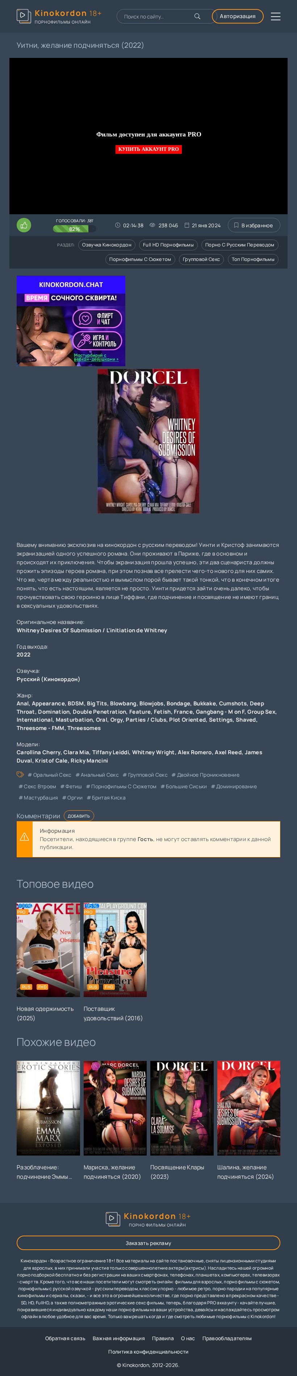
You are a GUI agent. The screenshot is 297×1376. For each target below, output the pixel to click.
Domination (54, 712)
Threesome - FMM (40, 728)
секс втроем (40, 786)
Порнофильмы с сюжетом (140, 259)
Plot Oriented (187, 719)
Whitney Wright (153, 752)
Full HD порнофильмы (168, 244)
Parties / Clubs (146, 719)
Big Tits (97, 703)
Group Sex (261, 712)
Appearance (48, 703)
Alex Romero (195, 752)
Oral (101, 719)
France (183, 712)
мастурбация (41, 797)
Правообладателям (227, 1338)
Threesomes (84, 728)
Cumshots (233, 703)
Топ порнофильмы (253, 259)
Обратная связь (65, 1338)
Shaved (246, 719)
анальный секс (100, 774)
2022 (23, 654)
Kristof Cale (51, 760)
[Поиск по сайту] (197, 16)
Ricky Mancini (89, 760)
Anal (23, 703)
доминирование (236, 786)
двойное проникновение (208, 774)
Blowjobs (151, 703)
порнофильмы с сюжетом (123, 786)
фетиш (74, 786)
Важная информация (119, 1338)
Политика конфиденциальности (148, 1351)
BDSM (76, 703)
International (35, 719)
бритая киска (109, 797)
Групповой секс (201, 259)
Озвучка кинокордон (106, 244)
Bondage (178, 703)
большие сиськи (186, 786)
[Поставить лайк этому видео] (24, 225)
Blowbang (123, 703)
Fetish (162, 712)
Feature (140, 712)
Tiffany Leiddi (110, 752)
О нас (188, 1338)
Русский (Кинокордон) (48, 679)
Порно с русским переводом (240, 244)
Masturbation (74, 719)
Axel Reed (228, 752)
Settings (221, 719)
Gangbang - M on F (220, 712)
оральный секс (52, 774)
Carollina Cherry (38, 752)
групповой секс (148, 774)
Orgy (116, 719)
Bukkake (204, 703)
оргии (75, 797)
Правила (163, 1338)
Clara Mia (76, 752)
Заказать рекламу (149, 1243)
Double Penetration (99, 712)
